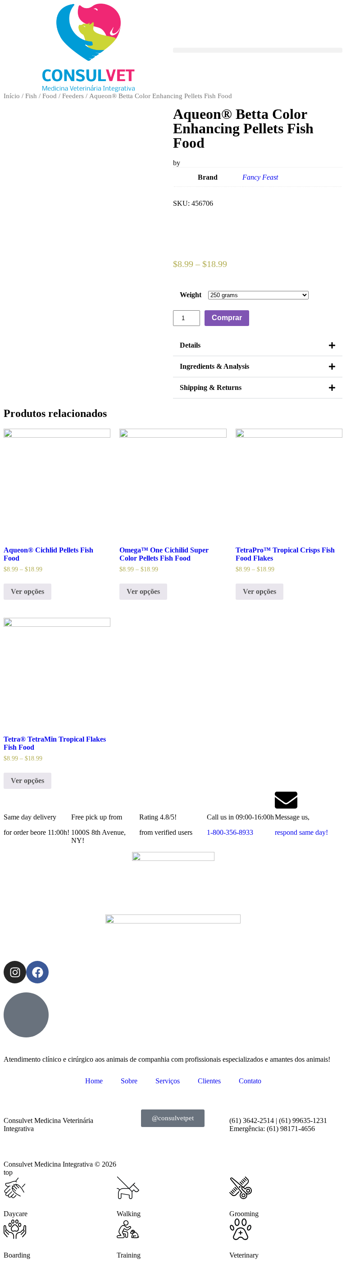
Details (190, 345)
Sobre (129, 1081)
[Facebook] (37, 972)
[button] (257, 50)
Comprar (227, 317)
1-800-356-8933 (230, 832)
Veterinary (244, 1255)
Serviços (167, 1081)
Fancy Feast (260, 177)
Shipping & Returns (210, 387)
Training (129, 1255)
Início (12, 96)
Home (94, 1081)
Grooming (244, 1214)
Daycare (15, 1214)
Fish (31, 96)
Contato (250, 1081)
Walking (129, 1214)
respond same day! (301, 832)
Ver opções (27, 591)
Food (49, 96)
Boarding (17, 1255)
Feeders (73, 96)
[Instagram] (15, 972)
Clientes (209, 1081)
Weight (190, 295)
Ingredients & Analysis (214, 366)
